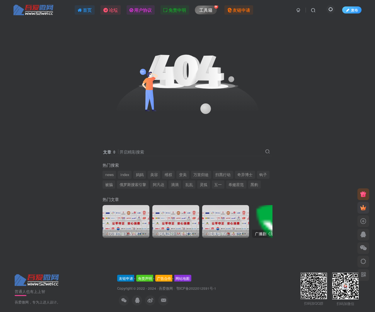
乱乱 (189, 184)
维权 (168, 174)
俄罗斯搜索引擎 (133, 184)
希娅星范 (236, 184)
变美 (183, 174)
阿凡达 (158, 184)
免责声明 (145, 278)
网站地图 (182, 278)
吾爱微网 (166, 288)
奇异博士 (245, 174)
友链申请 (126, 278)
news (109, 174)
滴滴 (175, 184)
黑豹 (254, 184)
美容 (154, 174)
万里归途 (201, 174)
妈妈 (140, 174)
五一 (218, 184)
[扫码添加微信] (363, 248)
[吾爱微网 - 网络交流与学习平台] (37, 279)
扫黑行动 (223, 174)
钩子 (263, 174)
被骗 (109, 184)
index (124, 174)
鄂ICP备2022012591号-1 (195, 288)
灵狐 (203, 184)
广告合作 (164, 278)
